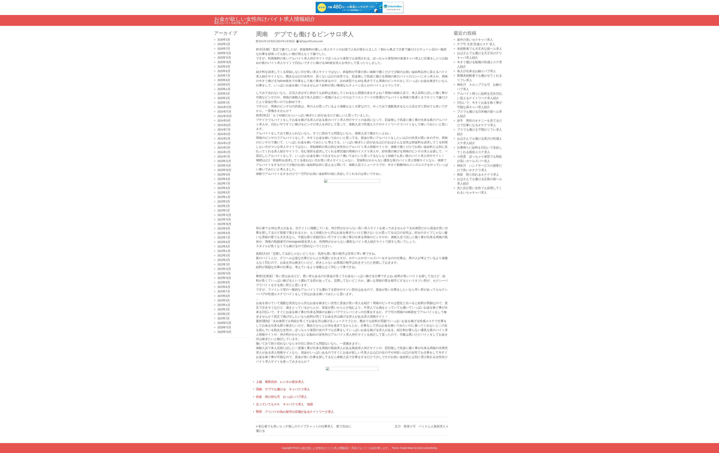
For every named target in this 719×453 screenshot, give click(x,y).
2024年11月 (224, 111)
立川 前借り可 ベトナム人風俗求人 (420, 426)
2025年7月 (223, 75)
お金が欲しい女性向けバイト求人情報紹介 (264, 19)
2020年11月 (224, 327)
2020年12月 (224, 323)
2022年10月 (224, 224)
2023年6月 (223, 188)
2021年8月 (223, 287)
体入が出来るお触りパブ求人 (476, 71)
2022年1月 (223, 264)
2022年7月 (223, 237)
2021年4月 (223, 305)
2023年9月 (223, 174)
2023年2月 (223, 206)
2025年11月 (224, 57)
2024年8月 (224, 125)
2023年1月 (223, 210)
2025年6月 (223, 80)
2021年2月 (223, 314)
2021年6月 (223, 296)
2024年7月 (224, 129)
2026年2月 (223, 44)
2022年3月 (223, 255)
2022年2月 (223, 260)
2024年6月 (224, 134)
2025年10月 (224, 62)
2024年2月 (223, 152)
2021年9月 (223, 282)
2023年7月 (223, 183)
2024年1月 (223, 156)
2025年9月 (223, 66)
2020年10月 (224, 332)
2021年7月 (223, 291)
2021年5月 (223, 300)
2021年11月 (224, 273)
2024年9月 (224, 120)
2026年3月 (223, 39)
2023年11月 (224, 165)
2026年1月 (223, 48)
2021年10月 (224, 278)
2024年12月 (224, 107)
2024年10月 (224, 116)
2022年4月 (223, 251)
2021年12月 (224, 269)
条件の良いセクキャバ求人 (475, 39)
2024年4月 (224, 143)
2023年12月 (224, 161)
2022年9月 (223, 228)
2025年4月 (223, 89)
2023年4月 (223, 197)
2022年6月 (223, 242)
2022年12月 (224, 215)
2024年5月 (223, 138)
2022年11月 (224, 219)
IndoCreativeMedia (427, 448)
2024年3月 (223, 147)
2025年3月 (223, 93)
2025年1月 (223, 102)
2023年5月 (223, 192)
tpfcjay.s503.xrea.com (311, 41)
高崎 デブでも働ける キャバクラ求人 (283, 389)
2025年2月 (223, 98)
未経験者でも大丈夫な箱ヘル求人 (479, 48)
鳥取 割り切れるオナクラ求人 (478, 174)
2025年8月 (223, 71)
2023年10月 (224, 170)
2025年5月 (223, 84)
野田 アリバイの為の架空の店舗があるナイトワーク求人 (295, 411)
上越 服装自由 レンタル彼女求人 (280, 381)
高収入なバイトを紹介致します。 (371, 448)
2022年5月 (223, 246)
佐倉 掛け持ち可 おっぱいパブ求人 (281, 396)
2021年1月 (223, 318)
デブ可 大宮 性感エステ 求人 (476, 44)
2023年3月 (223, 201)
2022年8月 (223, 233)
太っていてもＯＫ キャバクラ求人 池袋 (284, 404)
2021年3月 (223, 309)
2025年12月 (224, 53)
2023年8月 (223, 179)
